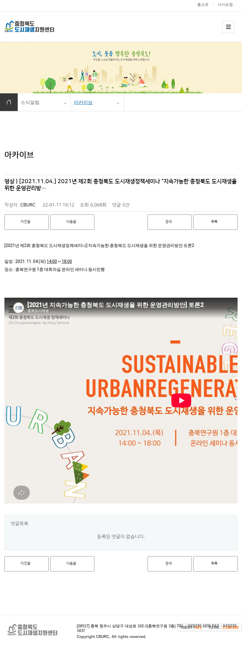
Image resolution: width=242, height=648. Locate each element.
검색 (168, 222)
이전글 (25, 222)
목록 (214, 222)
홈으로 (203, 4)
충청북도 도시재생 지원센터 (36, 26)
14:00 (52, 261)
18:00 (67, 261)
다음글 (71, 222)
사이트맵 (225, 4)
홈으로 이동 (9, 102)
